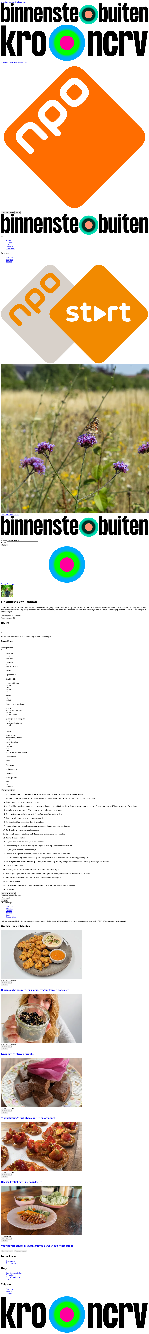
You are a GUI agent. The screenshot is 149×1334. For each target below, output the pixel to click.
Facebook (9, 906)
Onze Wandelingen (13, 1277)
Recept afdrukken (8, 790)
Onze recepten (11, 1263)
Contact (8, 1279)
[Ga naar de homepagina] (74, 23)
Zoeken (4, 543)
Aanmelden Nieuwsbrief (10, 515)
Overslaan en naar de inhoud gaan (13, 2)
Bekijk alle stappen (8, 893)
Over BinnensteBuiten (14, 1273)
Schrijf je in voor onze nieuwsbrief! (14, 62)
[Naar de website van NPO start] (74, 210)
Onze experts (10, 1261)
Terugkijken (10, 1275)
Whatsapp (9, 909)
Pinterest (9, 913)
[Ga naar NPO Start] (74, 363)
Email (8, 915)
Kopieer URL (11, 917)
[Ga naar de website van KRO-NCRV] (74, 60)
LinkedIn (9, 911)
